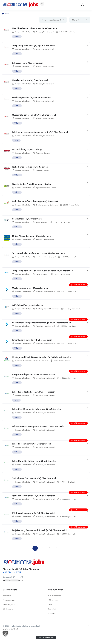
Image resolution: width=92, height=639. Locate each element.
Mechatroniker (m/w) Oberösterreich (30, 287)
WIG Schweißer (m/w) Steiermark (28, 305)
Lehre (16, 140)
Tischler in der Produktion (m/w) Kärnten (31, 184)
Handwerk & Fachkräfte (23, 361)
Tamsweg (39, 153)
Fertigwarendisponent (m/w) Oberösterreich (33, 374)
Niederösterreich (50, 257)
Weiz (38, 274)
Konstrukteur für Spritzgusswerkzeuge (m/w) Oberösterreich (41, 322)
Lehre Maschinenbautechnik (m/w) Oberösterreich (36, 409)
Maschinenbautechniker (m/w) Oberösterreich (34, 28)
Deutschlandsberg (42, 205)
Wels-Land (39, 291)
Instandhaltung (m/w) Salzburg (27, 149)
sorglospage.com (9, 604)
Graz (38, 222)
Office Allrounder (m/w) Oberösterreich (31, 236)
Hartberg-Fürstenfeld (43, 309)
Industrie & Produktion (23, 32)
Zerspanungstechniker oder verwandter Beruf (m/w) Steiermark (42, 270)
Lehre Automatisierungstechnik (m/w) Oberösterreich (38, 426)
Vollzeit (16, 36)
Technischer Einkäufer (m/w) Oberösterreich (33, 495)
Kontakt (50, 604)
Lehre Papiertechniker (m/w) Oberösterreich (33, 391)
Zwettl (56, 361)
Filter (7, 14)
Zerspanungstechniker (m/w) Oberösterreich (33, 45)
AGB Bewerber (53, 600)
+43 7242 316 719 (12, 572)
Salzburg (47, 153)
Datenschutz (52, 609)
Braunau (39, 239)
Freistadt (39, 32)
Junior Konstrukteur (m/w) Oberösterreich (32, 339)
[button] (5, 633)
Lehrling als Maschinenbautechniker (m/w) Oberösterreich (40, 132)
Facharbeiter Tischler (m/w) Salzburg (30, 166)
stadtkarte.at (7, 595)
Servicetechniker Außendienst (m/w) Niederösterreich (38, 253)
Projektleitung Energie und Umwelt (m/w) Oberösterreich (39, 530)
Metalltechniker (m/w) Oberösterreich (30, 80)
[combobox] (53, 20)
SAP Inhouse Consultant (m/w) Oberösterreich (34, 478)
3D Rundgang (8, 609)
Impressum (51, 613)
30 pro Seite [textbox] (76, 20)
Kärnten (53, 187)
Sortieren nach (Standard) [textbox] (51, 20)
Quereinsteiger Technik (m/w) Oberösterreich (34, 114)
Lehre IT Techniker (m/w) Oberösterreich (32, 443)
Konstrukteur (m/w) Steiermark (27, 218)
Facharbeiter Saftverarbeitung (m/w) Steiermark (35, 201)
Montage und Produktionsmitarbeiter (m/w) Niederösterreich (41, 357)
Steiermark (54, 205)
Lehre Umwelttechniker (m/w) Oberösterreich (34, 461)
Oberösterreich (48, 32)
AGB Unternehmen (54, 595)
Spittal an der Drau (43, 187)
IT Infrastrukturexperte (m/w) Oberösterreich (33, 513)
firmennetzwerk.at (9, 600)
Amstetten (39, 257)
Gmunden (39, 378)
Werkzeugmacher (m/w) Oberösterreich (31, 97)
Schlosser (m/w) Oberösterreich (27, 62)
